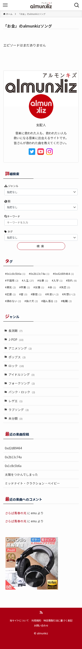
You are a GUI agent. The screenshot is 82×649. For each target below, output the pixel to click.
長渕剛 (16, 330)
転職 (67, 301)
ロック (16, 365)
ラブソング (19, 409)
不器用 (12, 280)
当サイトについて (19, 620)
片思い (53, 294)
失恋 (65, 287)
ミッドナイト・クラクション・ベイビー (32, 483)
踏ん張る (50, 301)
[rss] (41, 612)
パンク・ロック (22, 392)
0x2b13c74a (39, 273)
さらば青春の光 (15, 513)
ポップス (17, 357)
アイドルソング (22, 374)
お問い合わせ (41, 625)
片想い (69, 294)
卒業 (25, 287)
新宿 (37, 294)
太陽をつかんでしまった (21, 474)
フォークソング (22, 383)
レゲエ (16, 401)
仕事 (43, 280)
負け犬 (32, 301)
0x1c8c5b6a (16, 273)
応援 (11, 294)
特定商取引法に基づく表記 (58, 620)
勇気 (11, 287)
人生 (28, 280)
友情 (39, 287)
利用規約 (36, 620)
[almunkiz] (41, 5)
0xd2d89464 (64, 273)
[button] (77, 5)
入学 (58, 280)
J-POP (16, 339)
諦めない (14, 301)
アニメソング (20, 348)
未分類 (16, 418)
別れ (72, 280)
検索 (41, 246)
